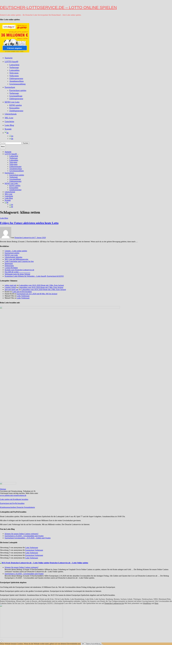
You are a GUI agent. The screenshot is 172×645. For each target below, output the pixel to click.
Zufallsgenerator (16, 110)
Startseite (9, 58)
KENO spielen (15, 105)
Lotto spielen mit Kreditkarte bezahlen (14, 499)
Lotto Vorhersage (23, 296)
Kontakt (8, 129)
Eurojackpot (10, 87)
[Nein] (102, 644)
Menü (3, 146)
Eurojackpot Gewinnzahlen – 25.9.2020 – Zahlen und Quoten (28, 538)
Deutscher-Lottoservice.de (24, 238)
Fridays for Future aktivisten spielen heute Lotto (29, 222)
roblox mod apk (10, 285)
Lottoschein (14, 65)
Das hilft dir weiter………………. (17, 272)
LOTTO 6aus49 (11, 61)
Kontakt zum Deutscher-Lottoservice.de (19, 270)
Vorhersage (14, 67)
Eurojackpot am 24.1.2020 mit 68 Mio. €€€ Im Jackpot (37, 294)
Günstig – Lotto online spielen (16, 251)
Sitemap (3, 489)
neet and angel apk (11, 289)
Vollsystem (14, 76)
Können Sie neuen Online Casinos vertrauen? (21, 534)
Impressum (9, 263)
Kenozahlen (14, 108)
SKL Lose (9, 118)
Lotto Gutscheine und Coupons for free (19, 261)
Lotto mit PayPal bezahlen (22, 292)
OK (83, 644)
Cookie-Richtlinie (11, 268)
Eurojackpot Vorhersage (34, 550)
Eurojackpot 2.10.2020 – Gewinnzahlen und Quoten (24, 536)
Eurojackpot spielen (17, 90)
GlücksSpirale (11, 114)
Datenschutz (9, 266)
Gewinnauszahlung (17, 84)
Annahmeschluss (16, 81)
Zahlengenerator (16, 78)
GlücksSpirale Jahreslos (13, 257)
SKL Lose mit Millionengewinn (16, 259)
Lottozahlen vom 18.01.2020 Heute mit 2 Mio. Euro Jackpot (41, 285)
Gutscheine (9, 121)
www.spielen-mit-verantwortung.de (13, 495)
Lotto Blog (9, 125)
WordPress (147, 603)
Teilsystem (13, 73)
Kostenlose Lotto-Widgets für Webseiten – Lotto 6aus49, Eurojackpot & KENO (34, 276)
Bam (156, 603)
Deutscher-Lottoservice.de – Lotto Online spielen (58, 7)
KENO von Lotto (12, 102)
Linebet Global (10, 287)
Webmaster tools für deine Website (17, 274)
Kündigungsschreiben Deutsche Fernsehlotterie (17, 507)
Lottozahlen (14, 70)
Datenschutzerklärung (93, 644)
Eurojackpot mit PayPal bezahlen (12, 503)
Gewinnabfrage (15, 96)
